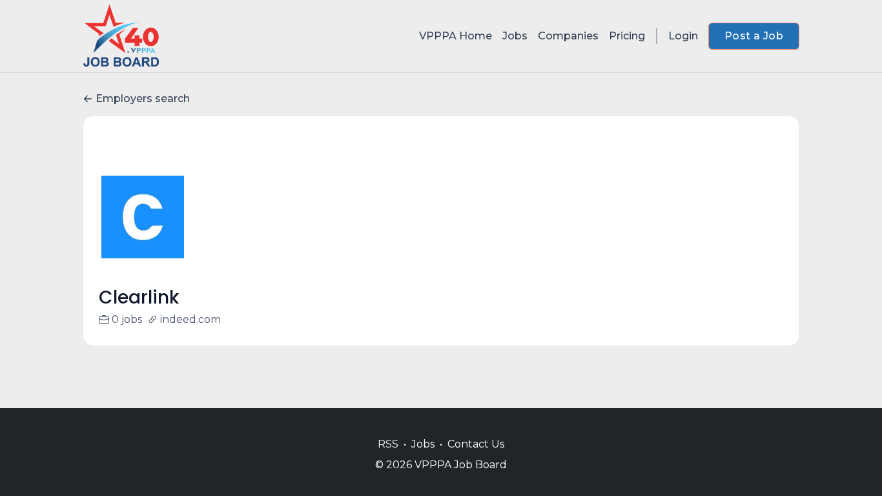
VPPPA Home (455, 36)
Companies (568, 36)
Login (683, 36)
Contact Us (475, 444)
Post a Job (753, 36)
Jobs (515, 36)
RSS (388, 444)
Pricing (627, 36)
